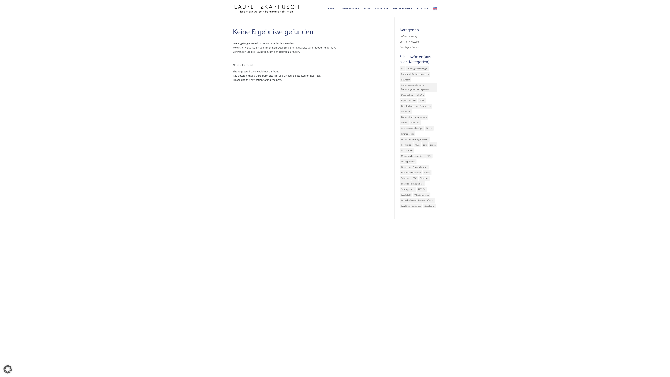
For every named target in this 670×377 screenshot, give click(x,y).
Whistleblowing (421, 194)
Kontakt (422, 8)
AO (402, 68)
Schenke (405, 178)
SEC (415, 178)
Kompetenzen (350, 8)
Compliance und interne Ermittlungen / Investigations (415, 87)
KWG (417, 144)
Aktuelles (381, 8)
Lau (425, 144)
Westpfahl (406, 194)
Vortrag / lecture (409, 41)
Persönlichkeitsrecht (411, 172)
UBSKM (422, 189)
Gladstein (405, 111)
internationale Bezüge (412, 128)
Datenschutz (407, 94)
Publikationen (402, 8)
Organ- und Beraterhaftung (414, 167)
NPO (429, 155)
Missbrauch (406, 150)
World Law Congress (411, 205)
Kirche (429, 128)
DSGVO (420, 94)
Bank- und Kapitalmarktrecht (415, 74)
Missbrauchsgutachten (412, 155)
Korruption (406, 144)
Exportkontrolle (408, 100)
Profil (332, 8)
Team (367, 8)
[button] (7, 369)
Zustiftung (429, 205)
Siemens (424, 178)
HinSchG (415, 122)
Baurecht (405, 79)
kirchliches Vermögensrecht (414, 139)
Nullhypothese (408, 161)
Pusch (427, 172)
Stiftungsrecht (408, 189)
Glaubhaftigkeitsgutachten (414, 117)
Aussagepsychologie (417, 68)
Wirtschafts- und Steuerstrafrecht (417, 200)
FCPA (422, 100)
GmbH (404, 122)
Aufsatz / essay (408, 36)
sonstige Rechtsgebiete (412, 183)
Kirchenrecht (407, 133)
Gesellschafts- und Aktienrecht (416, 106)
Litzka (433, 144)
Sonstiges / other (409, 47)
